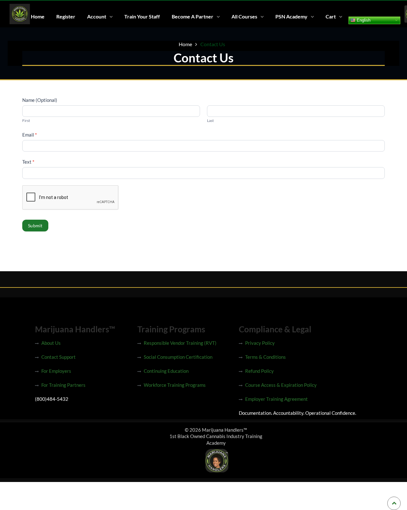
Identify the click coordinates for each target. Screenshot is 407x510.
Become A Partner (192, 16)
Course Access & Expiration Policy (281, 385)
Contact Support (58, 357)
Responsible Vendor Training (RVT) (180, 343)
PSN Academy (291, 16)
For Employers (56, 371)
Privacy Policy (260, 343)
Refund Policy (259, 371)
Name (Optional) (39, 100)
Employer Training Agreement (276, 399)
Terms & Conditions (265, 357)
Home (38, 16)
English (362, 20)
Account (96, 16)
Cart (331, 16)
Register (65, 16)
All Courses (244, 16)
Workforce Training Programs (175, 385)
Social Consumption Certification (178, 357)
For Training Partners (63, 385)
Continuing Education (166, 371)
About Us (51, 343)
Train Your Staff (142, 16)
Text (28, 162)
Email (29, 135)
